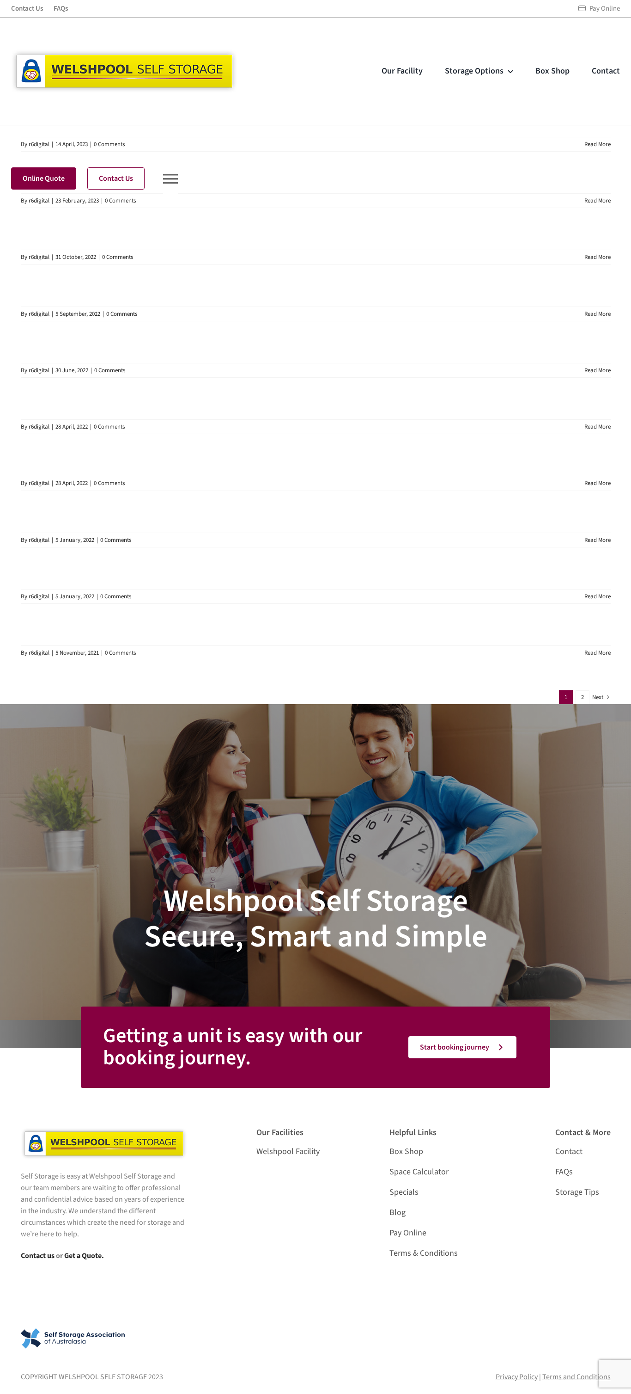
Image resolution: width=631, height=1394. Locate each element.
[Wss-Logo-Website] (124, 53)
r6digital (39, 257)
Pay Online (604, 8)
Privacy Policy (517, 1377)
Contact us (38, 1256)
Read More (597, 144)
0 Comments (117, 257)
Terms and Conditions (576, 1377)
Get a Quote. (84, 1256)
